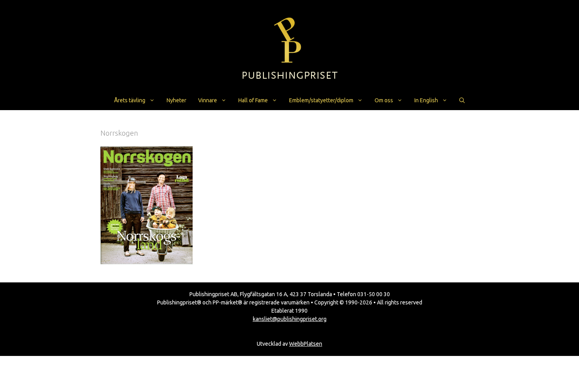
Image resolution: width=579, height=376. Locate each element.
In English (426, 100)
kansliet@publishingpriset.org (290, 319)
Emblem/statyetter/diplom (321, 100)
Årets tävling (129, 100)
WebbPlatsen (305, 344)
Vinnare (207, 100)
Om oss (384, 100)
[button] (462, 100)
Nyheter (176, 100)
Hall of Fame (253, 100)
